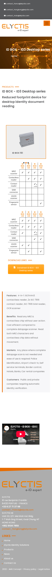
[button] (24, 162)
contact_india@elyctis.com (17, 15)
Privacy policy (30, 569)
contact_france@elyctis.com (18, 4)
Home (14, 56)
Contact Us (10, 563)
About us (8, 558)
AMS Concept (15, 569)
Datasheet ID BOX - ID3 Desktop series (28, 269)
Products (8, 549)
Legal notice (44, 569)
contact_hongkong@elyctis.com (19, 9)
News (7, 554)
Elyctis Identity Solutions (16, 544)
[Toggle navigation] (47, 23)
